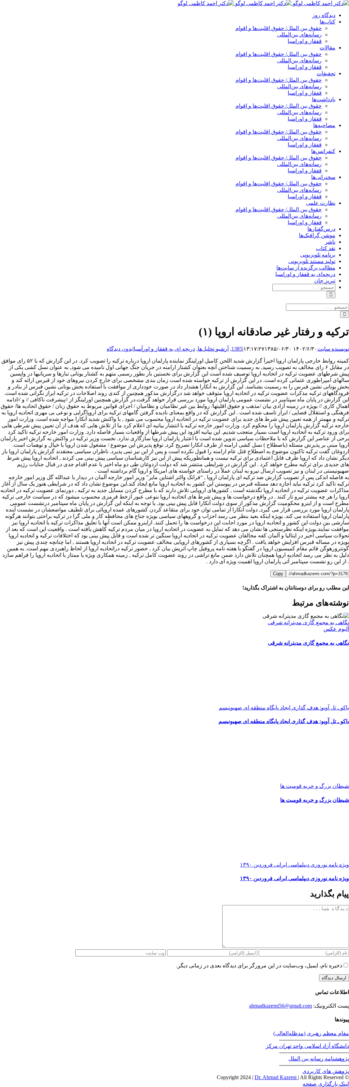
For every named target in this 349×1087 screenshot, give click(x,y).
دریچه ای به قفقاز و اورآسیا (164, 349)
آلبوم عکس (336, 629)
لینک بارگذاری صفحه (326, 1084)
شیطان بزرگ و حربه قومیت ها (314, 786)
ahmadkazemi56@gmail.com (280, 1006)
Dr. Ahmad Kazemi (276, 1077)
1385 (236, 349)
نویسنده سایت (333, 349)
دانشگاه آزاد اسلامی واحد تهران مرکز (307, 1046)
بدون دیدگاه (120, 349)
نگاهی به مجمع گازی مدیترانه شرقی (308, 622)
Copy (278, 573)
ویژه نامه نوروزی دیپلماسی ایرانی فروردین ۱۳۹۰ (294, 865)
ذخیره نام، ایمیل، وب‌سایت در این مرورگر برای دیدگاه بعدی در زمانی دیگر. (259, 965)
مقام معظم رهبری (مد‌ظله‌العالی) (311, 1033)
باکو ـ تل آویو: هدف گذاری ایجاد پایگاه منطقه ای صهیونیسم (284, 707)
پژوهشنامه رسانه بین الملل (318, 1058)
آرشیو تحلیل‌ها (213, 349)
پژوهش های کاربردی (325, 1071)
